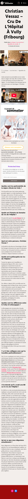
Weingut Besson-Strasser (14, 372)
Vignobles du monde (13, 44)
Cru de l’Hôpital (17, 218)
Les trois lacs (19, 42)
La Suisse (13, 42)
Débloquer (14, 180)
